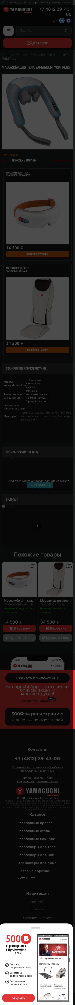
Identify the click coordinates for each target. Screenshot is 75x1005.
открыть (18, 998)
